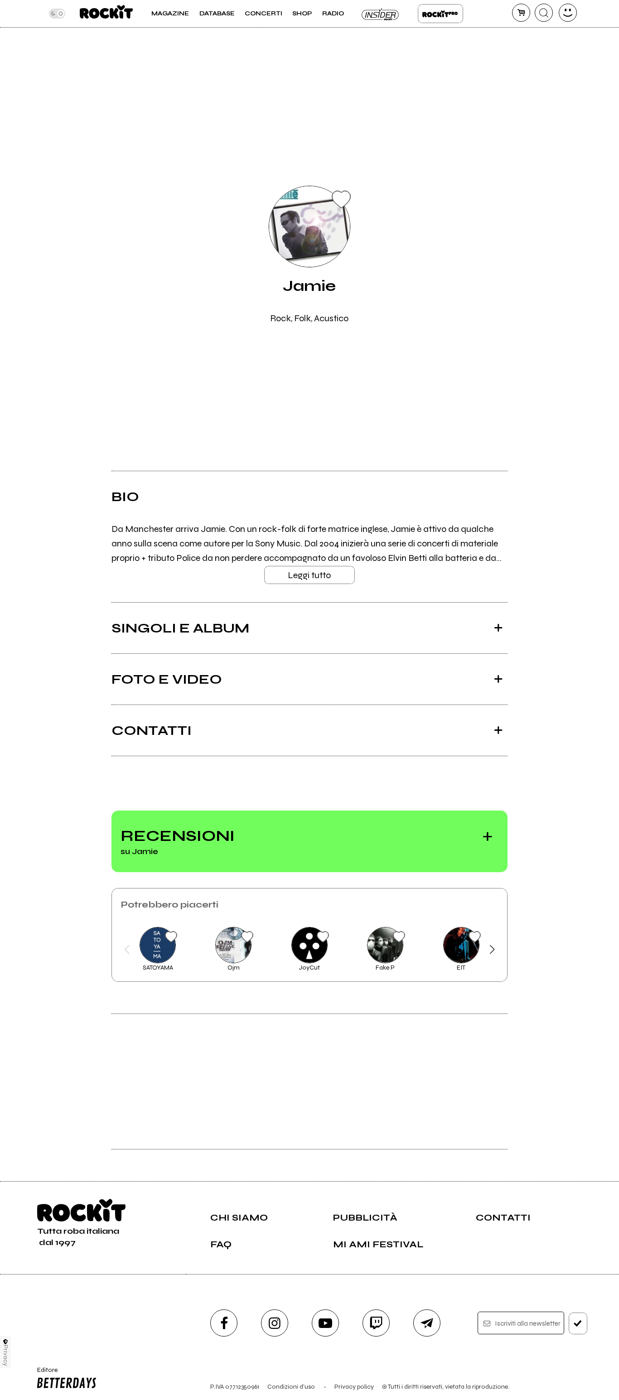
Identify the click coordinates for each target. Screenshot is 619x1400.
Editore (44, 1373)
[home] (106, 13)
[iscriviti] (578, 1323)
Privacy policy (354, 1386)
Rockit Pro (440, 13)
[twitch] (376, 1323)
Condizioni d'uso (291, 1386)
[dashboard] (568, 13)
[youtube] (325, 1323)
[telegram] (426, 1323)
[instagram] (274, 1323)
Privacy (6, 1355)
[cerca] (544, 13)
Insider (380, 14)
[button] (127, 950)
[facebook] (223, 1323)
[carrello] (521, 13)
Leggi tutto (309, 575)
